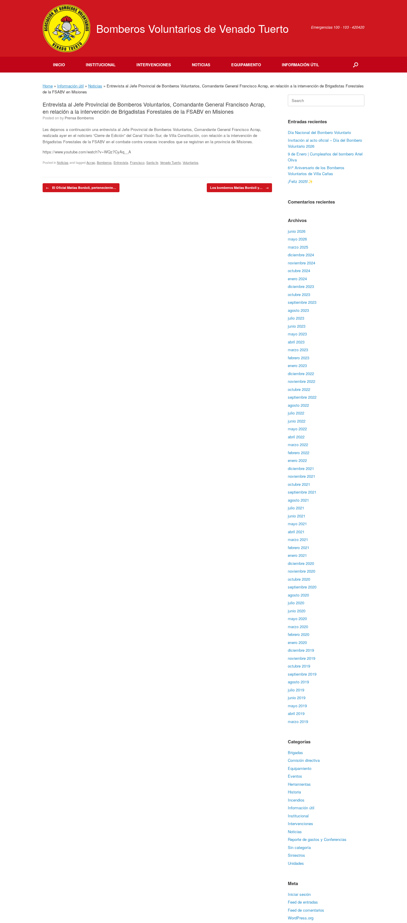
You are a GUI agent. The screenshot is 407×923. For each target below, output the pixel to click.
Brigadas (295, 752)
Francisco (137, 162)
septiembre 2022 (302, 397)
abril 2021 (296, 531)
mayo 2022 (297, 429)
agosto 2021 (298, 500)
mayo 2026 (297, 239)
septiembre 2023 (302, 302)
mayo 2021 (297, 523)
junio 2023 (296, 326)
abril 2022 (296, 437)
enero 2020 (297, 642)
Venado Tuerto (170, 162)
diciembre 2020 (301, 563)
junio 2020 (296, 611)
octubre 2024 (299, 270)
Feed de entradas (303, 902)
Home (48, 86)
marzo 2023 (298, 349)
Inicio (59, 64)
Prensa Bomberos (79, 117)
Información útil (300, 64)
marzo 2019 (298, 721)
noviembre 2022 (301, 381)
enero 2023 (297, 365)
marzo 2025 (298, 247)
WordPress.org (300, 918)
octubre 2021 (299, 484)
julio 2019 (296, 690)
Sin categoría (299, 847)
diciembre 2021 (301, 468)
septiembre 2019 (302, 674)
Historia (294, 792)
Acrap (90, 162)
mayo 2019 (297, 705)
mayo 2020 (297, 618)
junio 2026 (296, 231)
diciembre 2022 (301, 373)
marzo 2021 (298, 539)
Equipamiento (246, 64)
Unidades (296, 863)
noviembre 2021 (301, 476)
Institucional (101, 64)
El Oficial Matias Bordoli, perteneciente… (81, 187)
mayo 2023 (297, 334)
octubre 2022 (299, 389)
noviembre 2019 (301, 658)
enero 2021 (297, 555)
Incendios (296, 800)
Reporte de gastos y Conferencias (317, 839)
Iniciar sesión (299, 894)
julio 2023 (296, 318)
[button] (355, 65)
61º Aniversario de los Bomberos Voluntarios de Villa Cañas (316, 170)
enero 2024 (297, 278)
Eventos (295, 776)
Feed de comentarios (306, 910)
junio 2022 (296, 421)
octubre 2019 (299, 666)
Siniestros (296, 855)
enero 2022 (297, 460)
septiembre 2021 (302, 492)
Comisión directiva (304, 760)
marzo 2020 (298, 626)
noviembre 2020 (301, 571)
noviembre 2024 (301, 263)
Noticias (201, 64)
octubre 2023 (299, 294)
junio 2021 (296, 516)
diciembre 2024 (301, 255)
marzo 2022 (298, 444)
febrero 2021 (298, 547)
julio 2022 (296, 413)
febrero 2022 (298, 452)
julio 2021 (296, 508)
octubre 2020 (299, 579)
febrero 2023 (298, 357)
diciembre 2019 (301, 650)
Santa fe (152, 162)
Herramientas (299, 784)
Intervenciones (153, 64)
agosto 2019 (298, 682)
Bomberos (104, 162)
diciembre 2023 (301, 286)
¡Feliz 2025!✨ (300, 181)
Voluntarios (190, 162)
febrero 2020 (298, 634)
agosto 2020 (298, 595)
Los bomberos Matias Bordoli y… (239, 187)
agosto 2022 (298, 405)
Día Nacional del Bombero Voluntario (319, 132)
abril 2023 (296, 342)
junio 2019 (296, 697)
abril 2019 (296, 713)
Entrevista (121, 162)
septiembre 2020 (302, 587)
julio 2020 (296, 602)
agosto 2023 (298, 310)
